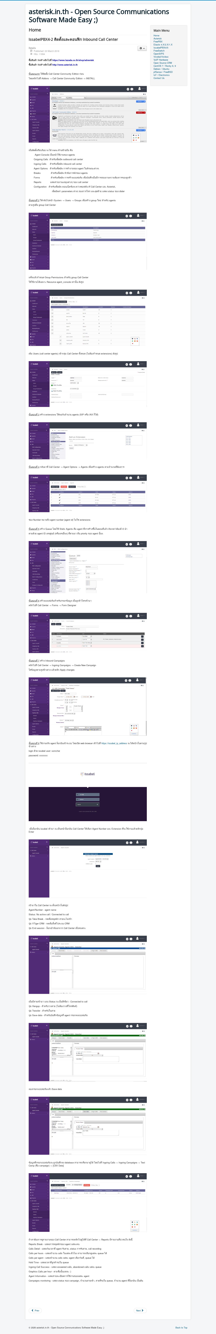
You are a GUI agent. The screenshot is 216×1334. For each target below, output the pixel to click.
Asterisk (158, 38)
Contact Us (159, 78)
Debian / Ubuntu (161, 68)
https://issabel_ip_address (114, 743)
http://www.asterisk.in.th (65, 64)
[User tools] (142, 48)
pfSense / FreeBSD (163, 71)
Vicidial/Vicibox (161, 56)
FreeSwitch (159, 50)
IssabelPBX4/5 (161, 47)
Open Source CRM (163, 62)
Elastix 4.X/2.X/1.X (163, 44)
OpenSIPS (159, 53)
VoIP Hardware (161, 59)
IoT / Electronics (162, 75)
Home (156, 35)
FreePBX (158, 41)
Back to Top (181, 1327)
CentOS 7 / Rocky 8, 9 (165, 65)
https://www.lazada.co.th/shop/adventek (73, 60)
